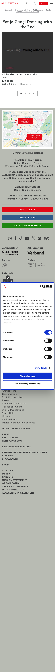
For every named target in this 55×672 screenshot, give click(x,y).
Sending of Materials (16, 446)
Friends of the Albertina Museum (24, 452)
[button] (29, 3)
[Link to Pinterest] (39, 238)
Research (8, 10)
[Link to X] (33, 238)
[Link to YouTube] (27, 238)
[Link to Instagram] (10, 238)
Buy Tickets (27, 209)
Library (6, 416)
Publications (38, 10)
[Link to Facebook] (15, 238)
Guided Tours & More (16, 428)
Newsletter (27, 217)
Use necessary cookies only (27, 384)
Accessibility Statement (18, 493)
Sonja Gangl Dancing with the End (33, 11)
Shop (5, 464)
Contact (7, 470)
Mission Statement (14, 480)
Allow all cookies (27, 376)
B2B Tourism (10, 437)
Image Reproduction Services (18, 422)
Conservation (9, 394)
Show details (41, 368)
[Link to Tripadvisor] (46, 238)
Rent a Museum (12, 441)
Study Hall (8, 413)
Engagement (10, 459)
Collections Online (12, 407)
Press (5, 434)
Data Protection (13, 489)
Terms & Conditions (15, 486)
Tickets (43, 3)
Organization (11, 483)
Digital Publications (13, 410)
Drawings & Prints (22, 10)
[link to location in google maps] (27, 120)
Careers (7, 477)
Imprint (7, 473)
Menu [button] (51, 3)
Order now (27, 94)
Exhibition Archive (12, 397)
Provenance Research (14, 403)
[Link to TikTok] (20, 238)
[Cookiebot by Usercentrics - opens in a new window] (40, 286)
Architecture (9, 391)
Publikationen (9, 419)
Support (7, 455)
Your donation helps (27, 225)
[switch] (48, 341)
